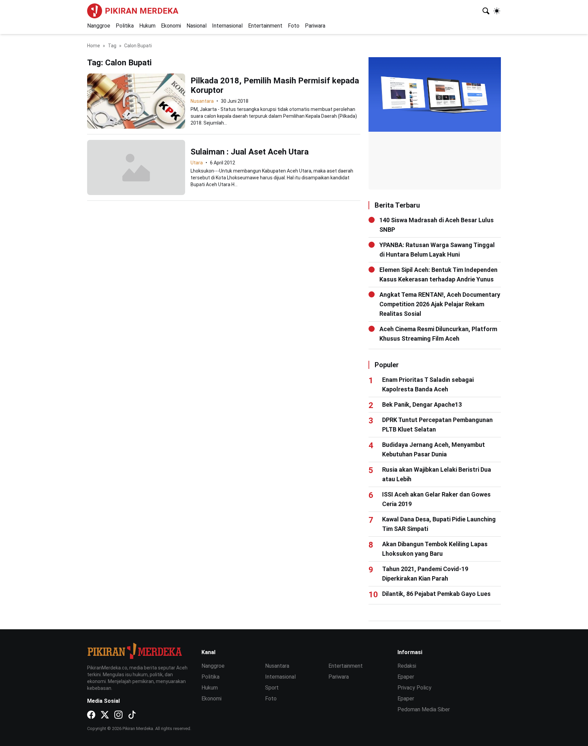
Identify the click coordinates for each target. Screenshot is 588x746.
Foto (293, 25)
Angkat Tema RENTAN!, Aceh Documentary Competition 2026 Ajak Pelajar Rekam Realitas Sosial (439, 304)
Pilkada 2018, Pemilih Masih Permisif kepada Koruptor (275, 85)
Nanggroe (98, 25)
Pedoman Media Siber (423, 709)
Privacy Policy (414, 687)
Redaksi (406, 666)
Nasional (196, 25)
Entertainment (265, 25)
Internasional (227, 25)
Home (93, 45)
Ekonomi (171, 25)
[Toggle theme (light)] (497, 11)
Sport (272, 687)
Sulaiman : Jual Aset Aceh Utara (250, 152)
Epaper (405, 677)
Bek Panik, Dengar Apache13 (422, 404)
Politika (125, 25)
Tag (112, 45)
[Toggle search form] (486, 11)
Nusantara (202, 101)
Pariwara (315, 25)
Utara (197, 162)
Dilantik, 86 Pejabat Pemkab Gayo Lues (436, 593)
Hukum (147, 25)
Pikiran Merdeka (141, 11)
